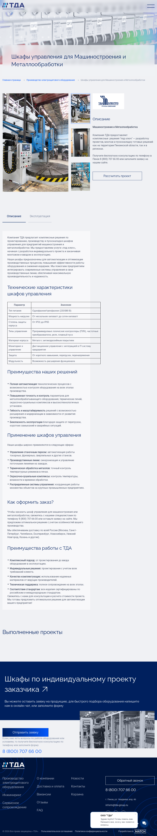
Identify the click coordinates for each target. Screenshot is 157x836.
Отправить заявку (25, 732)
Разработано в (125, 831)
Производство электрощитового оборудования (15, 783)
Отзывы (42, 802)
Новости (77, 778)
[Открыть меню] (151, 6)
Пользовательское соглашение (57, 831)
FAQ (40, 810)
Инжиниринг (11, 795)
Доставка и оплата (50, 786)
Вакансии (44, 794)
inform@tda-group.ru (116, 805)
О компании (45, 778)
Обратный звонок (130, 780)
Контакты (78, 786)
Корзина (77, 794)
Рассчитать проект (117, 176)
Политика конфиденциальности (91, 831)
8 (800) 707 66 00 (22, 751)
